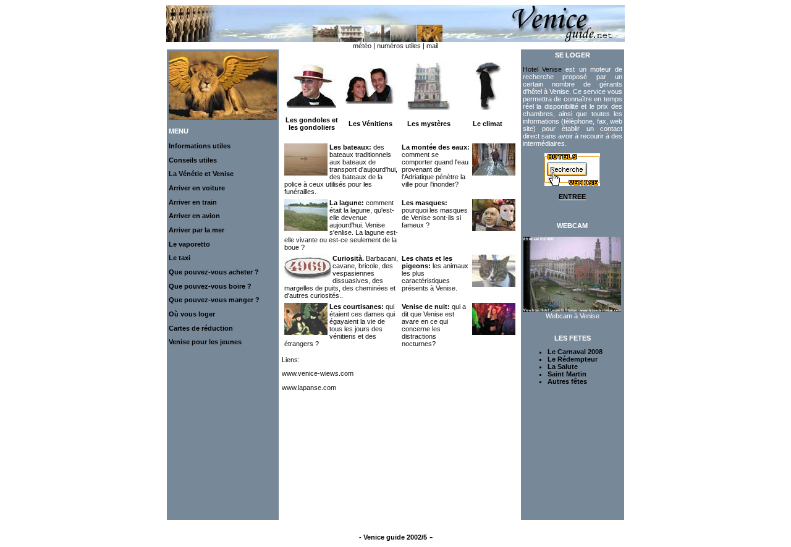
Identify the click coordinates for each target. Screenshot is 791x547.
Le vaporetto (189, 244)
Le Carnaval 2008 (575, 351)
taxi (184, 257)
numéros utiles (399, 45)
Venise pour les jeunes (205, 342)
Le (174, 257)
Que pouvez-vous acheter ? (214, 272)
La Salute (563, 366)
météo (362, 45)
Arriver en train (193, 202)
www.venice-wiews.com (317, 373)
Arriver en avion (194, 215)
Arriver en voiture (197, 188)
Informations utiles (200, 146)
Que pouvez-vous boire (207, 286)
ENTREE (572, 196)
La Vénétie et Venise (201, 173)
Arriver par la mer (196, 230)
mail (432, 45)
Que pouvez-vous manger (212, 299)
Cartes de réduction (201, 328)
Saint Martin (567, 374)
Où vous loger (192, 314)
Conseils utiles (193, 160)
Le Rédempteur (573, 359)
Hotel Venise (542, 69)
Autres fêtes (567, 381)
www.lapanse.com (309, 387)
